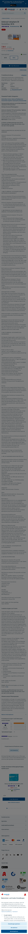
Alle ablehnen (14, 927)
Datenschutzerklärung (6, 911)
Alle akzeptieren (14, 931)
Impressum (15, 911)
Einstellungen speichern (14, 924)
